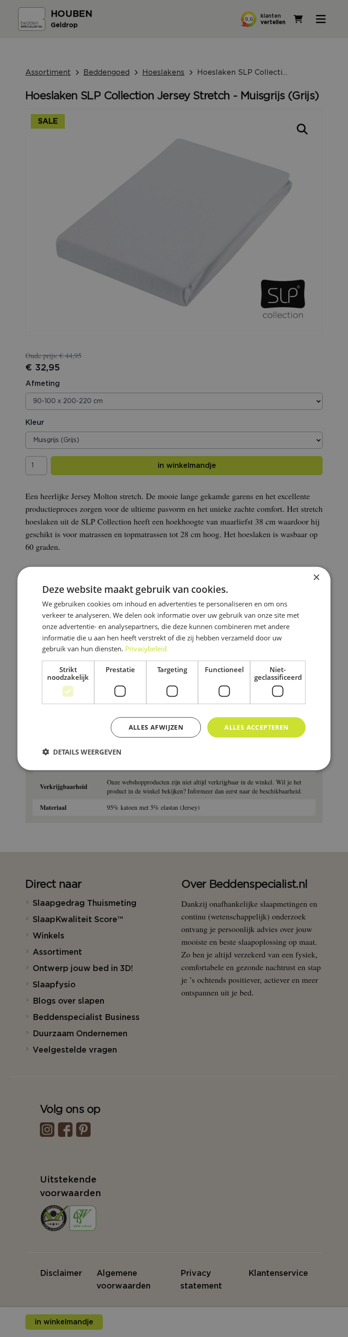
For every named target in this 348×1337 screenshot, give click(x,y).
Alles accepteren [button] (256, 727)
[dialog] (173, 668)
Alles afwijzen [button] (156, 727)
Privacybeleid (146, 648)
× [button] (316, 577)
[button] (81, 751)
